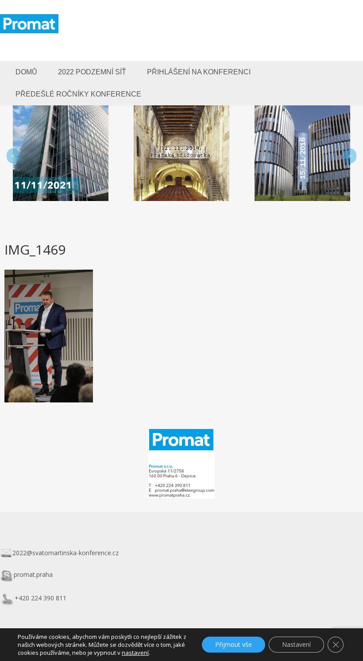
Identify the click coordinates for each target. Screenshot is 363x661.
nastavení (135, 653)
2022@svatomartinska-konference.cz (65, 553)
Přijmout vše (233, 644)
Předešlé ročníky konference (78, 94)
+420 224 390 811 (40, 598)
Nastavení (296, 644)
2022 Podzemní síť (92, 72)
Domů (26, 72)
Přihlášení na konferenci (199, 72)
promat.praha (33, 574)
